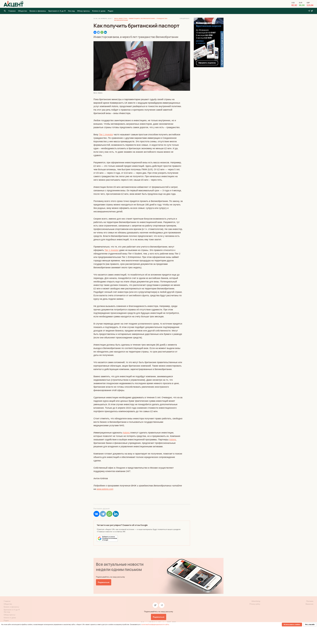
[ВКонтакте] (94, 32)
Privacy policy (255, 604)
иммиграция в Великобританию (142, 18)
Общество (22, 11)
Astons (126, 432)
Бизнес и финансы (38, 11)
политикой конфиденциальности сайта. (155, 624)
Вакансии (309, 604)
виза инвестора (120, 18)
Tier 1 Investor (106, 134)
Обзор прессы (83, 11)
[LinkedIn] (105, 32)
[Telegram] (98, 32)
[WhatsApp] (101, 32)
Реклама (309, 601)
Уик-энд (71, 11)
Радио (110, 11)
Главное (12, 11)
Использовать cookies (292, 624)
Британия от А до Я (57, 11)
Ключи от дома (98, 11)
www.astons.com (105, 489)
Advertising (255, 601)
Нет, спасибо (310, 624)
